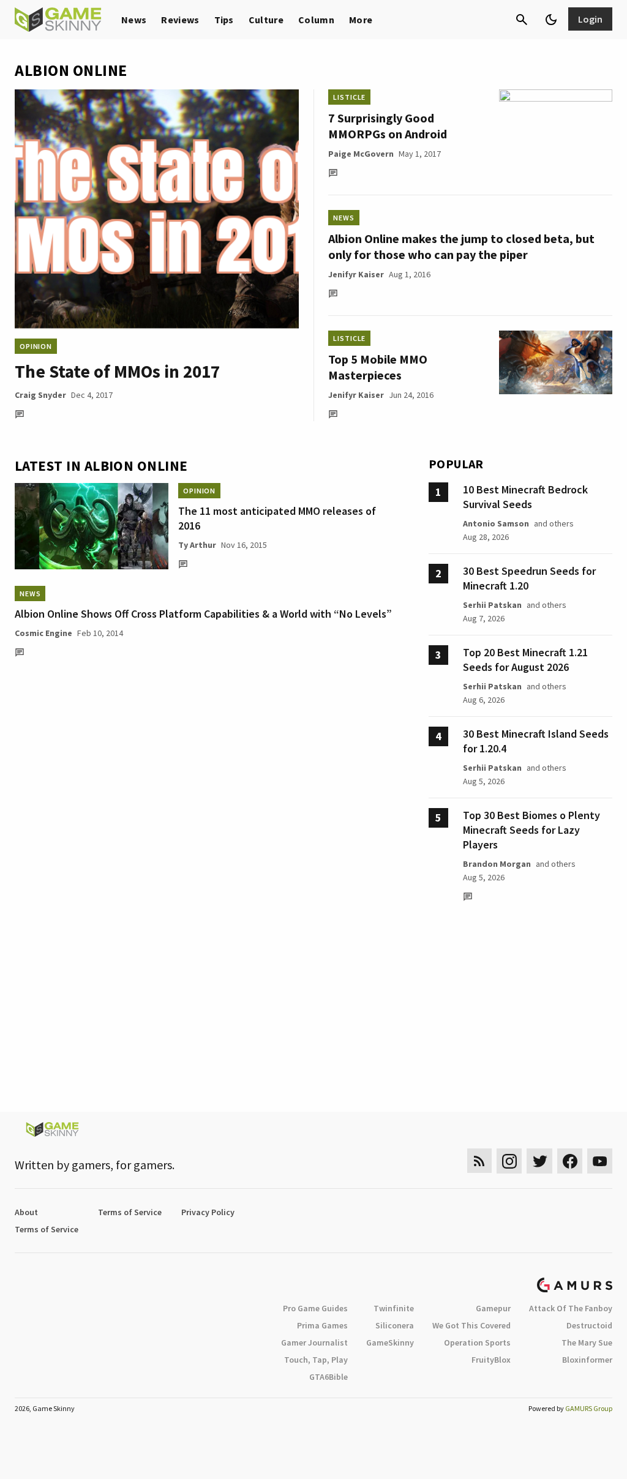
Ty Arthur (197, 544)
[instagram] (509, 1161)
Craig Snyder (40, 394)
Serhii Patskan (492, 604)
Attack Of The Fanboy (570, 1308)
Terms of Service (130, 1212)
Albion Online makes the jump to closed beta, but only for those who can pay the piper (461, 246)
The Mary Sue (586, 1342)
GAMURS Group (588, 1408)
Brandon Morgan (497, 863)
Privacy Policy (208, 1212)
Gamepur (493, 1308)
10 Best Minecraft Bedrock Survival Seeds (525, 496)
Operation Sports (477, 1342)
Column (316, 19)
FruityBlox (491, 1359)
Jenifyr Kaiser (356, 274)
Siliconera (394, 1325)
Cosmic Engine (43, 632)
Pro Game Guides (315, 1308)
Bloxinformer (587, 1359)
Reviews (180, 19)
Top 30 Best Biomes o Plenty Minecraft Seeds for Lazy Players (531, 830)
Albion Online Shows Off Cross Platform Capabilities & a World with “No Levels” (203, 614)
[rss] (479, 1161)
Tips (224, 19)
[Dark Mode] (551, 19)
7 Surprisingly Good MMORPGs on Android (387, 125)
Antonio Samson (496, 523)
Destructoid (589, 1325)
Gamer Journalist (314, 1342)
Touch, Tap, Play (316, 1359)
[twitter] (539, 1161)
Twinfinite (394, 1308)
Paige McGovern (361, 153)
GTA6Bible (328, 1376)
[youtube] (600, 1161)
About (26, 1212)
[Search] (521, 19)
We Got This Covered (471, 1325)
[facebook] (569, 1161)
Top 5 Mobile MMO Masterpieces (377, 367)
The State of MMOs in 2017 (117, 371)
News (133, 19)
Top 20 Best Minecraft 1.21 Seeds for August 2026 (525, 659)
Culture (266, 19)
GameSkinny (390, 1342)
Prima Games (322, 1325)
